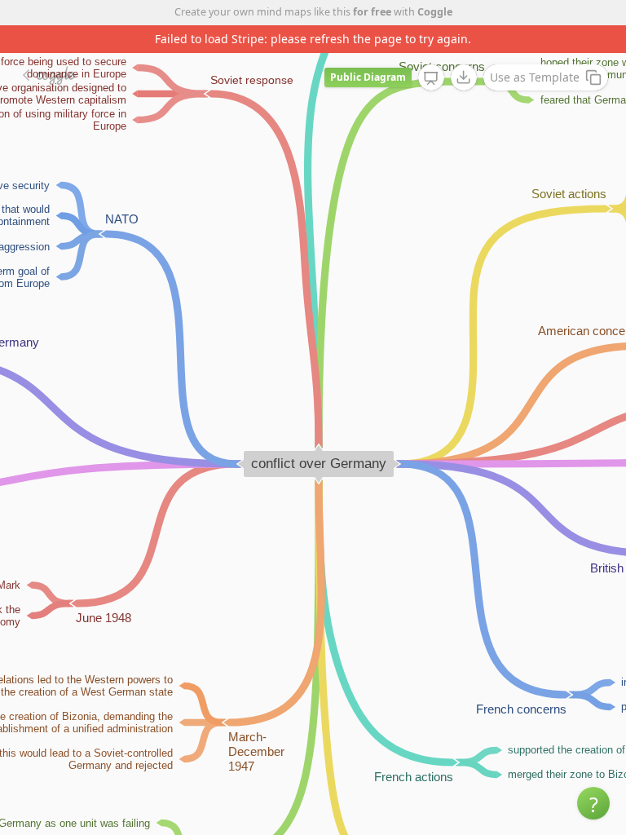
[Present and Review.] (431, 78)
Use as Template (535, 77)
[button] (593, 803)
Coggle (434, 12)
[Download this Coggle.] (464, 77)
